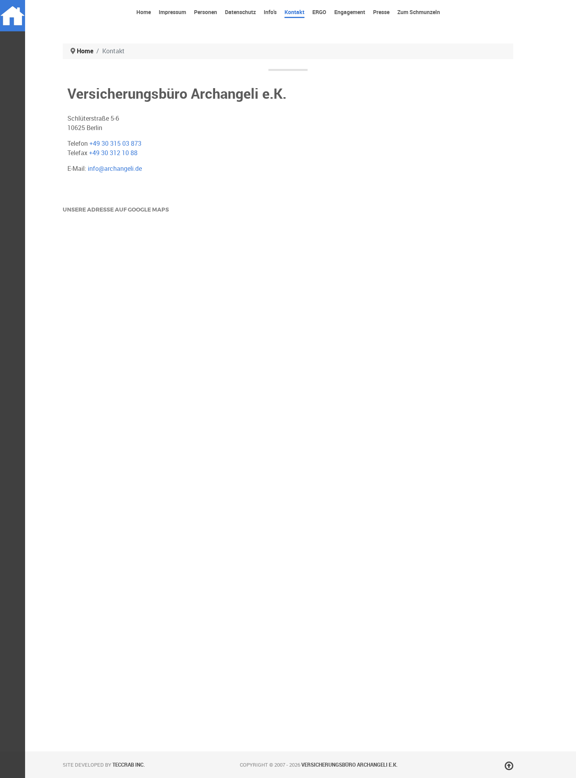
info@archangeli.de (115, 168)
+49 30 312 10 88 (113, 153)
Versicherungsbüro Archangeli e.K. (349, 765)
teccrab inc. (128, 765)
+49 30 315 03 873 (115, 143)
